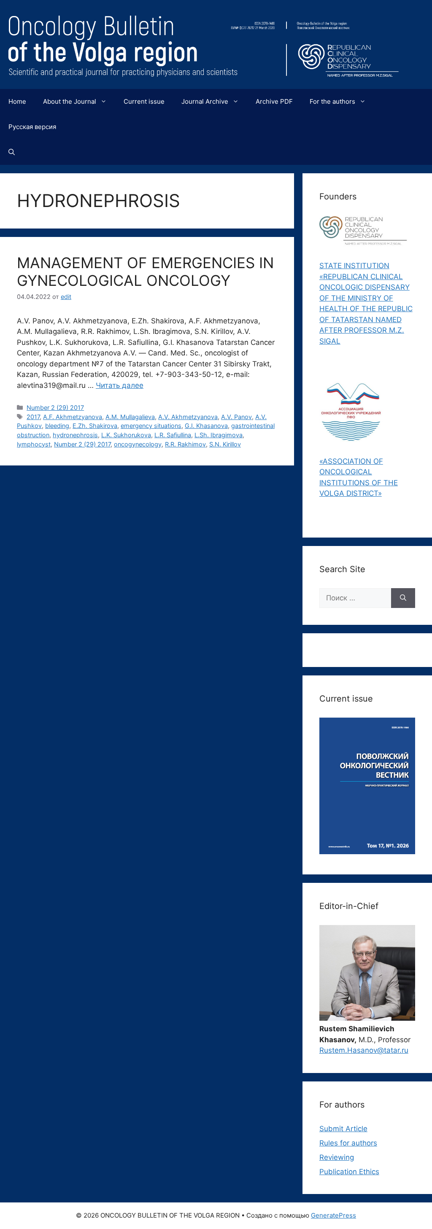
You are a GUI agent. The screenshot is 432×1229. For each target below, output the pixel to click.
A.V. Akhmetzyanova (188, 416)
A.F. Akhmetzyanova (72, 416)
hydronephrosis (75, 434)
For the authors (332, 101)
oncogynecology (138, 444)
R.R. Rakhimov (185, 444)
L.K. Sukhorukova (126, 434)
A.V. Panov (236, 416)
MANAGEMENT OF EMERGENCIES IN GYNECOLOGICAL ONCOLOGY (145, 271)
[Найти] (403, 598)
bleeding (57, 425)
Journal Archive (204, 101)
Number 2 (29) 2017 (55, 407)
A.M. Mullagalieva (130, 416)
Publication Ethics (349, 1171)
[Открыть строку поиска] (11, 152)
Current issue (144, 101)
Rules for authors (348, 1143)
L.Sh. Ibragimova (218, 434)
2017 (33, 416)
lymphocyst (34, 444)
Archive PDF (274, 101)
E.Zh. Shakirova (95, 425)
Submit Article (343, 1128)
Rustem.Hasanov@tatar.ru (363, 1050)
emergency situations (151, 425)
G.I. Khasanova (206, 425)
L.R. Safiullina (172, 434)
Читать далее (119, 385)
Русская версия (32, 127)
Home (17, 101)
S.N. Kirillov (225, 444)
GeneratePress (333, 1215)
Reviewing (336, 1157)
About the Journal (69, 101)
